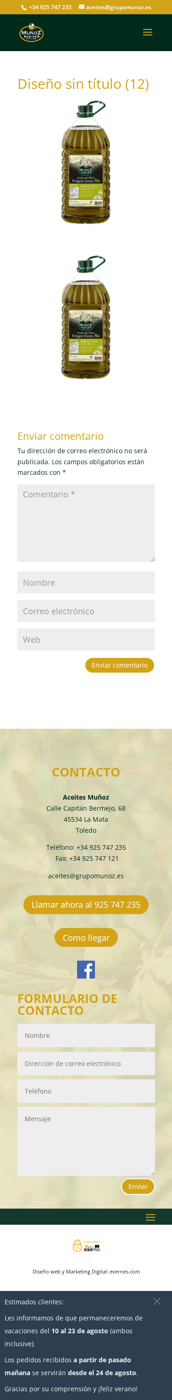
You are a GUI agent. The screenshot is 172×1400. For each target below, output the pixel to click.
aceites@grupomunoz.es (86, 875)
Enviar (138, 1186)
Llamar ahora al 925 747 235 (86, 904)
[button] (157, 1301)
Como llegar (86, 937)
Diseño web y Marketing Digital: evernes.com (86, 1271)
